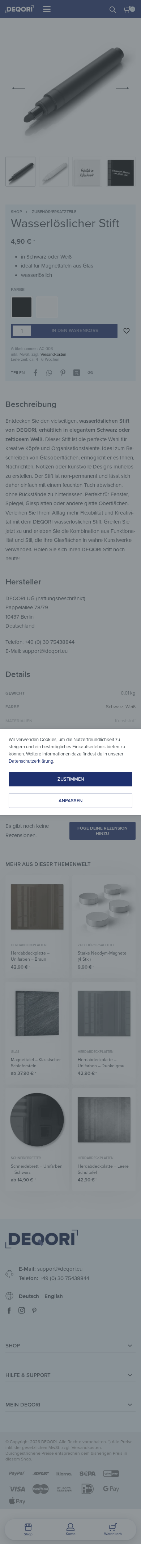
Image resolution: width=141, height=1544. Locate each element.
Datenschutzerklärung (31, 761)
